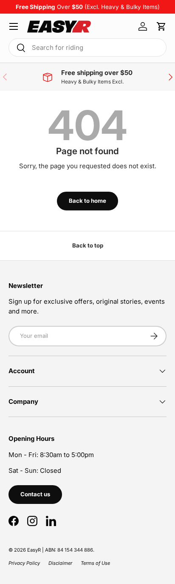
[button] (161, 26)
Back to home (87, 200)
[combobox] (87, 47)
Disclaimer (60, 563)
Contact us (35, 494)
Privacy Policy (24, 563)
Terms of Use (95, 563)
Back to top (87, 245)
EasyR (34, 550)
